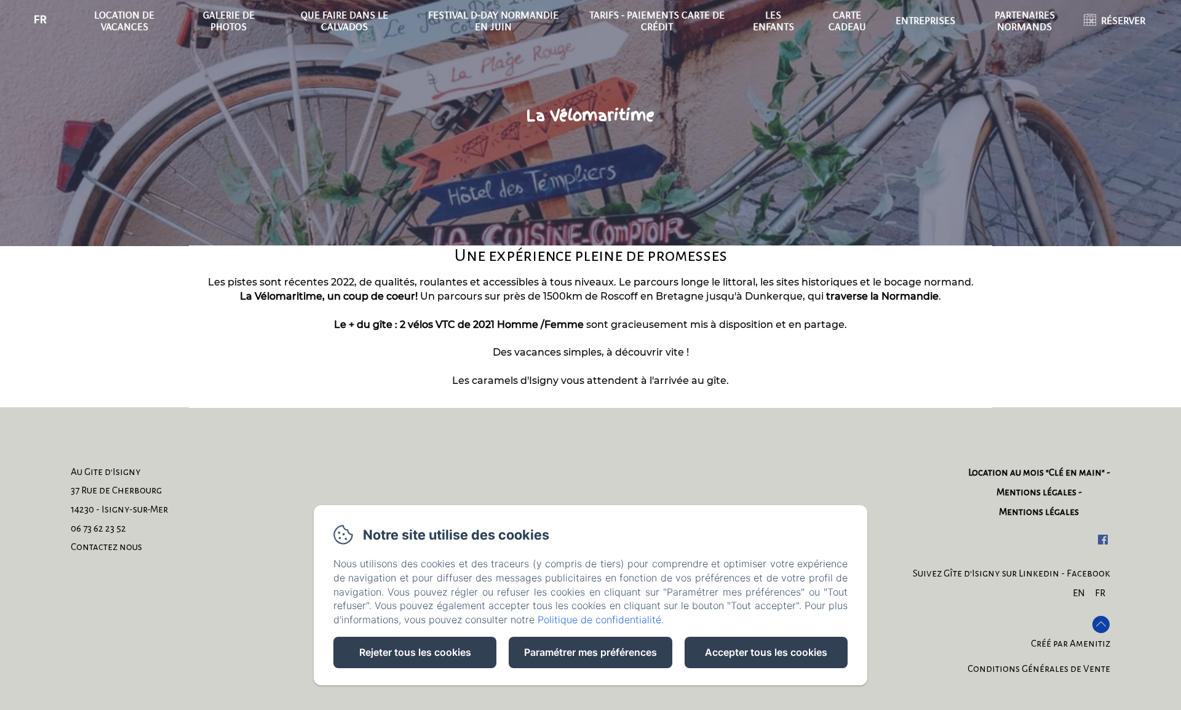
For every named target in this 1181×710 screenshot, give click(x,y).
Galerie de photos (229, 20)
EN (1079, 593)
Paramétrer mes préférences (590, 652)
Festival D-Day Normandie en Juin (493, 20)
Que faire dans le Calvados (344, 20)
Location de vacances (124, 20)
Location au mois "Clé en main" (1036, 472)
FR (1100, 593)
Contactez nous (106, 546)
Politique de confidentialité (599, 619)
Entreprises (925, 20)
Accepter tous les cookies (766, 652)
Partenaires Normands (1025, 20)
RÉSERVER (1123, 20)
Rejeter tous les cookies (415, 652)
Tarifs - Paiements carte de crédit (657, 20)
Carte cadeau (847, 20)
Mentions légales (1036, 492)
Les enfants (773, 20)
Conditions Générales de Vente (1039, 668)
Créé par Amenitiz (1070, 643)
